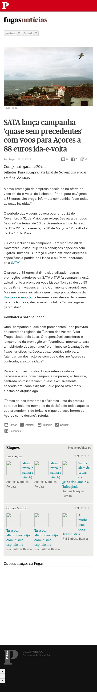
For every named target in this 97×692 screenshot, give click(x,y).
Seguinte (89, 456)
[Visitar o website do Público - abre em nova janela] (11, 657)
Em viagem (14, 456)
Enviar (10, 424)
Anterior (75, 456)
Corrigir (62, 424)
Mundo (28, 33)
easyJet (26, 297)
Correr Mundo (16, 508)
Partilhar (27, 424)
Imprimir (45, 424)
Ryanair (9, 297)
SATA (15, 263)
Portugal (11, 33)
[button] (78, 456)
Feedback (12, 431)
